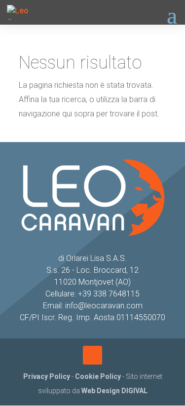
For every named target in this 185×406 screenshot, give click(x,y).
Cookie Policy (98, 376)
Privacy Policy (46, 376)
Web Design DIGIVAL (114, 391)
